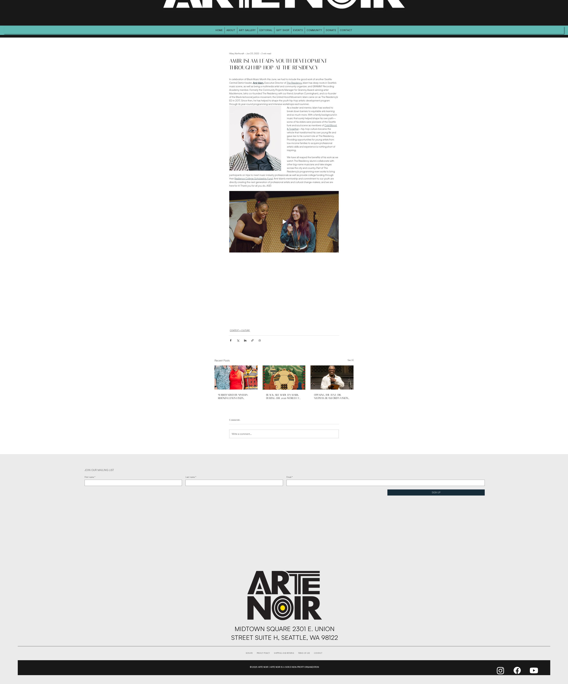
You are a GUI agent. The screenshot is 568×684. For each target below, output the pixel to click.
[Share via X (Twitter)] (238, 340)
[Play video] (284, 221)
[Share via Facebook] (230, 340)
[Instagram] (500, 670)
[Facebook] (517, 670)
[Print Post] (259, 340)
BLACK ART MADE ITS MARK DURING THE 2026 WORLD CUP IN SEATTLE (283, 396)
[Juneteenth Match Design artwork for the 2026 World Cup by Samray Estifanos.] (284, 377)
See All (351, 360)
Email (290, 477)
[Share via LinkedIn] (245, 340)
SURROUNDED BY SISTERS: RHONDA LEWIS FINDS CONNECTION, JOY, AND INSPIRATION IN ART (233, 396)
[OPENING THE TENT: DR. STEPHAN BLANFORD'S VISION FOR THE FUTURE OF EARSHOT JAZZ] (332, 377)
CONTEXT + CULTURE (240, 330)
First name (90, 477)
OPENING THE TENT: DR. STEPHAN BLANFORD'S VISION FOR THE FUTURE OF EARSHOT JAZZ (331, 396)
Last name (190, 477)
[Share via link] (252, 340)
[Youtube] (534, 670)
